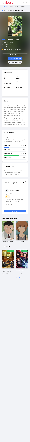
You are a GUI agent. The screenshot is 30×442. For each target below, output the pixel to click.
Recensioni (15, 6)
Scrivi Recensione (16, 62)
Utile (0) (10, 204)
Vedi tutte (14, 211)
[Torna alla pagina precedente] (2, 10)
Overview (5, 6)
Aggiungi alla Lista (16, 58)
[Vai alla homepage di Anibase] (7, 2)
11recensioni (4, 51)
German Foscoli (14, 190)
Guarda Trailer (16, 55)
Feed (23, 6)
